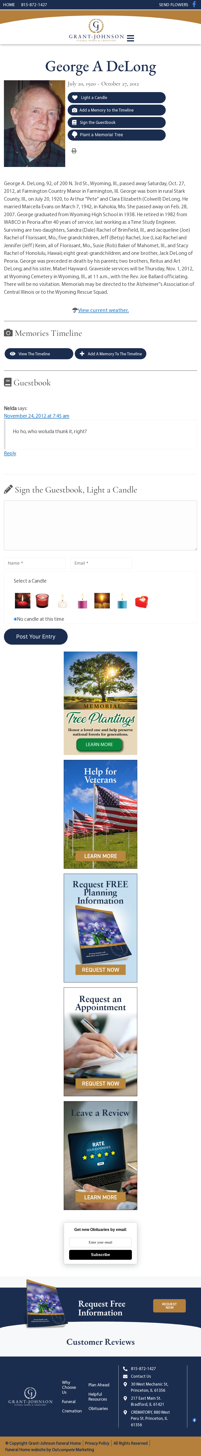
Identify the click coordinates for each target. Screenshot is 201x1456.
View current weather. (103, 310)
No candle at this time (40, 619)
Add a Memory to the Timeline (106, 110)
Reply (10, 453)
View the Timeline (34, 353)
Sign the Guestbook (97, 122)
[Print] (74, 150)
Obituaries (98, 1408)
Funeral (68, 1401)
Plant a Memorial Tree (101, 134)
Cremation (72, 1411)
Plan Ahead (98, 1385)
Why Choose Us (69, 1387)
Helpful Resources (97, 1396)
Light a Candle (93, 97)
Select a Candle (30, 580)
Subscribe (100, 1255)
